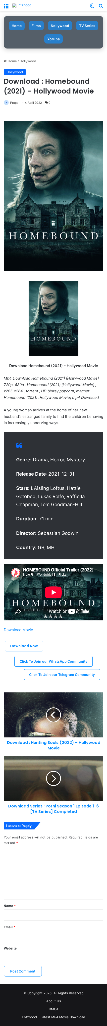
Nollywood (60, 26)
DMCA (53, 1009)
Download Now (24, 645)
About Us (53, 1001)
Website (10, 948)
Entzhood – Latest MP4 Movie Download (53, 1017)
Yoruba (53, 39)
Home (17, 26)
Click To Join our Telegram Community (62, 674)
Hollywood (28, 61)
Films (36, 26)
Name (10, 906)
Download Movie (18, 629)
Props (14, 103)
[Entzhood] (21, 6)
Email (9, 927)
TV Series (87, 26)
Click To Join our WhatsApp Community (53, 661)
